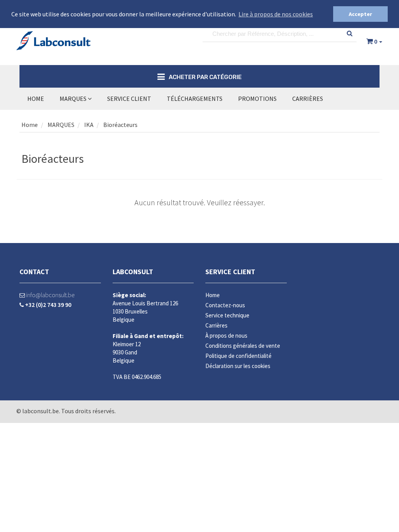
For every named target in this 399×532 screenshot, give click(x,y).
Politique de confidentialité (238, 355)
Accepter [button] (360, 14)
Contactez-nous (225, 305)
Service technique (227, 315)
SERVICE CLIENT (129, 98)
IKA (89, 125)
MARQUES (74, 98)
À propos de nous (226, 335)
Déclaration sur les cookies (237, 366)
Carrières (307, 98)
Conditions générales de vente (242, 345)
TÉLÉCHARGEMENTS (194, 98)
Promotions (257, 98)
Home (35, 98)
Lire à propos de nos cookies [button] (275, 14)
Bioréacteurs (120, 125)
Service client (230, 271)
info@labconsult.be (49, 295)
